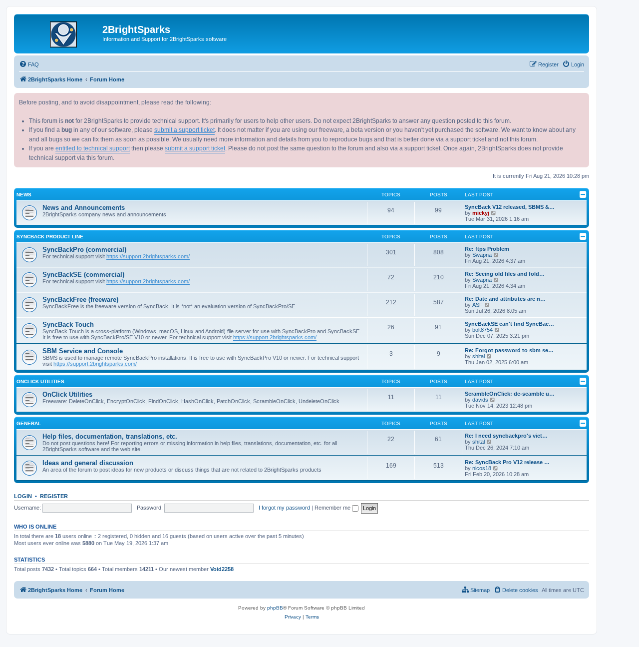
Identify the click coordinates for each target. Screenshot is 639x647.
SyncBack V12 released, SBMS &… (510, 207)
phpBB (275, 608)
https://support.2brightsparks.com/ (148, 256)
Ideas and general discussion (87, 463)
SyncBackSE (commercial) (83, 274)
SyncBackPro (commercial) (84, 249)
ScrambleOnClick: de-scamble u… (510, 394)
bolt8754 (482, 330)
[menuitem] (29, 64)
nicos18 (481, 468)
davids (480, 400)
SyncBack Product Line (49, 236)
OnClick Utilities (40, 381)
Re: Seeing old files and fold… (505, 274)
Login (23, 496)
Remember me (333, 508)
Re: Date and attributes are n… (505, 299)
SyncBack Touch (68, 324)
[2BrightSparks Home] (59, 32)
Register (54, 496)
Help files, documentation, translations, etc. (109, 436)
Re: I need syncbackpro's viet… (506, 436)
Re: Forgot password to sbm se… (509, 350)
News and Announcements (83, 207)
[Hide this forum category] (583, 194)
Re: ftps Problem (487, 249)
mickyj (480, 213)
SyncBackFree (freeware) (80, 299)
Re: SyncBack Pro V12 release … (507, 462)
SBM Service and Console (82, 351)
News (23, 194)
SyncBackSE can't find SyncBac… (509, 324)
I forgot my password (284, 508)
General (28, 423)
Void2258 (222, 569)
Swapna (482, 255)
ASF (477, 305)
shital (478, 356)
